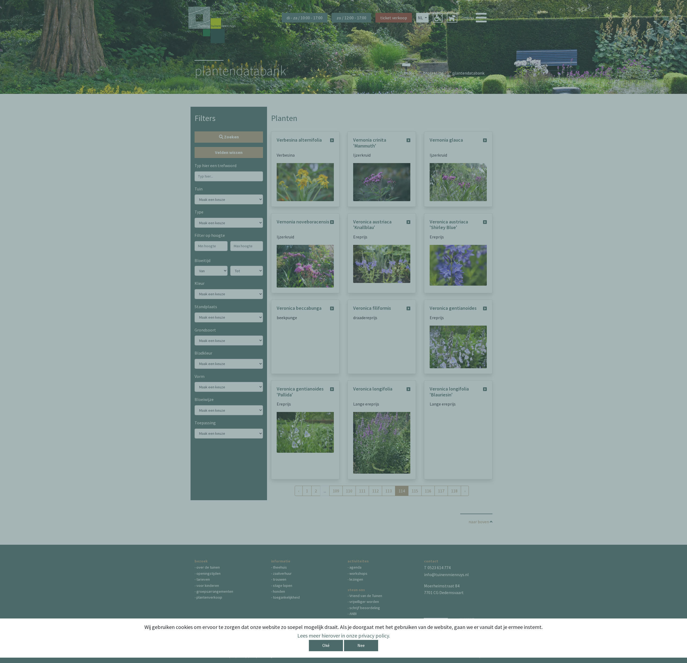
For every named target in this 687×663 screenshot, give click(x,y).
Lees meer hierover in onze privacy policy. (343, 635)
